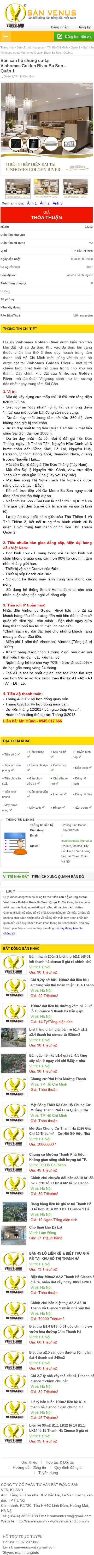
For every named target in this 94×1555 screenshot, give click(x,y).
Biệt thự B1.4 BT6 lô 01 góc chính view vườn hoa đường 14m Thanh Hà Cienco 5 (60, 1331)
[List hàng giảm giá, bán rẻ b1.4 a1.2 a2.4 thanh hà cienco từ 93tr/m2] (13, 1037)
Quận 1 (75, 47)
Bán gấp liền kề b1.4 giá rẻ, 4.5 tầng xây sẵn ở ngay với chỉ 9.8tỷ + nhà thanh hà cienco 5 (58, 1061)
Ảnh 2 (45, 203)
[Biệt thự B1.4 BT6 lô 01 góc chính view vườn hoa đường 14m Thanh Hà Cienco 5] (13, 1334)
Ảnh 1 (32, 203)
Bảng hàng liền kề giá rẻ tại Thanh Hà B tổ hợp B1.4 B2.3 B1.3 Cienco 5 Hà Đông (61, 1209)
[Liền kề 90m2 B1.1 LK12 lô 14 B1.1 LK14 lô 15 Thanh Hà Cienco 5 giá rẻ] (13, 1433)
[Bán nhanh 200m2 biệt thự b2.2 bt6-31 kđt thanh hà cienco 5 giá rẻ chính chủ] (13, 964)
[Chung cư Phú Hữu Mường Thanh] (15, 1087)
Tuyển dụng (48, 1473)
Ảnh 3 (57, 203)
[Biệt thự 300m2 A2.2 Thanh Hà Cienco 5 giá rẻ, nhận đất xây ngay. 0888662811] (15, 1285)
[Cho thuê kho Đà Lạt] (13, 1235)
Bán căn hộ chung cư (30, 47)
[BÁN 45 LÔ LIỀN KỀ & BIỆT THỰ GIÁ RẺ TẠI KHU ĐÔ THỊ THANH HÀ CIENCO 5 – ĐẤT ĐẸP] (13, 1261)
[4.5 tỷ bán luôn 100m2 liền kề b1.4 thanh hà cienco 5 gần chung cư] (15, 1410)
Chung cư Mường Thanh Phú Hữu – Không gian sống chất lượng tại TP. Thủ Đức (58, 1160)
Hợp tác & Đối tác (60, 1462)
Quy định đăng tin (69, 1467)
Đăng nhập (59, 27)
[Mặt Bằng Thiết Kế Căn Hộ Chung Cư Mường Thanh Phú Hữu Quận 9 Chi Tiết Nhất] (15, 1113)
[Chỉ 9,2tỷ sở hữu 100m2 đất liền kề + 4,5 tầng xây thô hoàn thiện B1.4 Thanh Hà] (15, 988)
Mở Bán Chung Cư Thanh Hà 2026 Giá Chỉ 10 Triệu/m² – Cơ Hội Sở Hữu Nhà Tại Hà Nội (60, 1133)
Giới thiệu (29, 1462)
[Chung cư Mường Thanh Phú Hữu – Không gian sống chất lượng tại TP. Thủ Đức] (13, 1162)
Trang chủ (7, 47)
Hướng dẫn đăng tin (29, 1467)
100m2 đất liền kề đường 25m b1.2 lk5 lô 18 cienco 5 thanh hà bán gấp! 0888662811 (61, 1011)
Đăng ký (84, 27)
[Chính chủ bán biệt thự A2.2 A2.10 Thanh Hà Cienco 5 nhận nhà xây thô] (15, 1311)
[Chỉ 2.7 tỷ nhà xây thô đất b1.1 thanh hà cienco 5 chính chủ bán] (15, 1383)
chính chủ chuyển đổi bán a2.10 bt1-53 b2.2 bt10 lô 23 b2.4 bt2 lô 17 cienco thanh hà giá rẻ (62, 1183)
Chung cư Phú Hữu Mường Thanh (58, 1079)
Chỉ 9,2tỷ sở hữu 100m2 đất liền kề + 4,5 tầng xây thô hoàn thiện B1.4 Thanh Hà (62, 985)
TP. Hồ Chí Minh (57, 47)
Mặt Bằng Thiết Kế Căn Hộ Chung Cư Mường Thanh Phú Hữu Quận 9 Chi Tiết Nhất (60, 1110)
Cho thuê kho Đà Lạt (45, 1227)
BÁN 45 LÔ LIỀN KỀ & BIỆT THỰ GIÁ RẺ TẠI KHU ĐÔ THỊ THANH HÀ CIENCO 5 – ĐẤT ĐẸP (59, 1259)
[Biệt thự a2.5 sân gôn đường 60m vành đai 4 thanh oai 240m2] (13, 1360)
